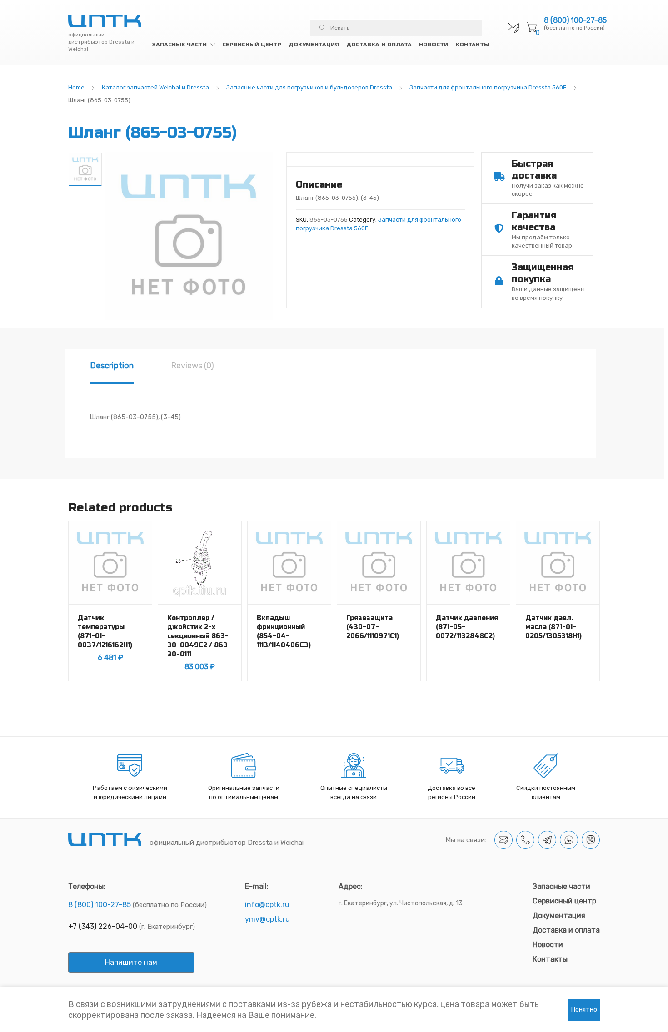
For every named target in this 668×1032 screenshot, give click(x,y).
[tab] (112, 366)
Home (76, 87)
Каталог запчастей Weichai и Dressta (155, 87)
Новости (433, 44)
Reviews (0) (192, 366)
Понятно (584, 1009)
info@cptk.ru (267, 904)
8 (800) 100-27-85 (575, 20)
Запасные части (179, 44)
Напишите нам (131, 962)
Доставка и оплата (379, 44)
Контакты (472, 44)
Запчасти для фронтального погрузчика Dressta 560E (488, 87)
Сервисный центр (251, 44)
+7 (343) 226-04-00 (102, 926)
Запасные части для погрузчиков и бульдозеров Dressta (309, 87)
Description (112, 366)
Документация (314, 44)
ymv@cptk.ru (267, 919)
